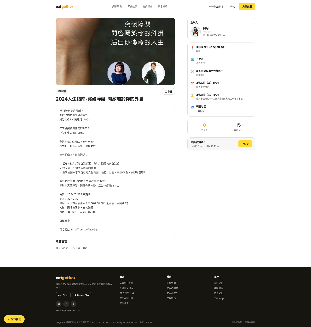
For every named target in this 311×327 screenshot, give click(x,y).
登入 (232, 6)
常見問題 (171, 298)
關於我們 (218, 283)
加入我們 (218, 293)
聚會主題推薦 (126, 298)
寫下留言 (16, 319)
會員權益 (147, 6)
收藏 (169, 91)
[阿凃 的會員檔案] (195, 31)
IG (59, 304)
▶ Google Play (82, 295)
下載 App (219, 298)
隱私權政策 (237, 322)
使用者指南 (172, 288)
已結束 (245, 144)
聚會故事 (132, 6)
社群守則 (171, 283)
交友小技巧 (172, 293)
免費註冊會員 (126, 283)
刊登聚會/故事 (216, 6)
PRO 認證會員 (127, 293)
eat (64, 6)
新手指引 (163, 6)
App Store (63, 295)
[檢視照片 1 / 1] (115, 51)
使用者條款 (250, 322)
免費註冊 (247, 6)
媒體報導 (218, 288)
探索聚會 (117, 6)
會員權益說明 (126, 288)
